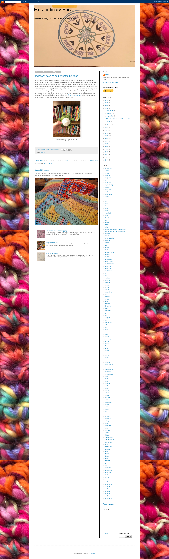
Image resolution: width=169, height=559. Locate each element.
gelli (106, 315)
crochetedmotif (109, 261)
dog (106, 275)
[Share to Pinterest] (71, 150)
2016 (107, 144)
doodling (107, 280)
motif (106, 376)
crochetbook (108, 259)
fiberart (107, 301)
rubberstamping (110, 439)
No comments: (54, 149)
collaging (107, 236)
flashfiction (108, 311)
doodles (107, 278)
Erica (107, 75)
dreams (107, 287)
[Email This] (62, 150)
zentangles (108, 498)
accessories (108, 168)
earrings (107, 289)
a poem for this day (52, 253)
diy (105, 273)
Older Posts (93, 160)
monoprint (108, 372)
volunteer (107, 468)
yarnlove (107, 489)
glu (106, 320)
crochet (43, 152)
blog (106, 206)
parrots (107, 390)
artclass (107, 187)
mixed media (109, 365)
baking (107, 196)
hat (106, 325)
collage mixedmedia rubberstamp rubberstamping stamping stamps (115, 230)
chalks (107, 222)
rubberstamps (109, 442)
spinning (107, 449)
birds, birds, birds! (51, 242)
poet (106, 411)
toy (105, 463)
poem (106, 407)
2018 (107, 138)
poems (107, 409)
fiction (106, 308)
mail (106, 353)
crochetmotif (108, 271)
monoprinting (109, 374)
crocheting (108, 266)
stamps (107, 456)
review (107, 432)
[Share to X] (67, 150)
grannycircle (108, 322)
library (107, 348)
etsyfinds (107, 297)
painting (107, 383)
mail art (107, 355)
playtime (107, 404)
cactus (107, 217)
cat (105, 220)
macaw (107, 350)
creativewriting (109, 252)
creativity (107, 254)
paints (106, 386)
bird (106, 201)
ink (105, 332)
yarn (106, 479)
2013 (107, 152)
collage (107, 227)
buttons (107, 215)
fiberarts (107, 304)
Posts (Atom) (48, 163)
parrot (106, 388)
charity (107, 225)
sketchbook (108, 447)
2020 (107, 133)
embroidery (108, 292)
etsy (106, 294)
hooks (106, 329)
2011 (107, 157)
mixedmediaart (109, 369)
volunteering (108, 470)
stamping (107, 454)
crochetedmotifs (110, 264)
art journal (108, 182)
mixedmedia (108, 367)
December (110, 110)
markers (107, 362)
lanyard (107, 343)
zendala (107, 493)
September (110, 116)
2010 (107, 160)
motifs (106, 379)
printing (107, 423)
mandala (107, 360)
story (106, 458)
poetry (107, 414)
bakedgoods (108, 194)
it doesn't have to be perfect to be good (56, 76)
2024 (107, 105)
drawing (107, 282)
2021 (107, 130)
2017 (107, 141)
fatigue (107, 299)
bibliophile (108, 199)
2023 (107, 108)
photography (109, 402)
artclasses (108, 189)
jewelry (107, 334)
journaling (108, 339)
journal (107, 336)
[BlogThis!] (64, 150)
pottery (107, 421)
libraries (107, 346)
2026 (107, 100)
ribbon (107, 435)
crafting (107, 247)
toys (106, 465)
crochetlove (108, 268)
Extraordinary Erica (53, 9)
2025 (107, 103)
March (109, 124)
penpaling (108, 397)
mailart (107, 357)
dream (107, 285)
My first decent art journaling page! (57, 231)
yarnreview (108, 491)
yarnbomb (108, 482)
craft (106, 245)
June (108, 121)
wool (106, 475)
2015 (107, 146)
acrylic (107, 171)
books (106, 210)
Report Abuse (108, 504)
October (109, 113)
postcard (107, 416)
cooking (107, 243)
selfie (106, 444)
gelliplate (107, 318)
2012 (107, 154)
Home (67, 160)
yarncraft (107, 486)
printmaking (108, 425)
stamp (106, 451)
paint (106, 381)
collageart (108, 233)
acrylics (107, 173)
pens (106, 400)
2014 (107, 149)
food (106, 313)
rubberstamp (109, 437)
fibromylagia (108, 306)
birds (106, 203)
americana (108, 175)
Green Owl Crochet (74, 95)
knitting (107, 341)
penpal (107, 395)
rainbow (107, 430)
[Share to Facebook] (69, 150)
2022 (107, 128)
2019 (107, 136)
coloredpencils (109, 238)
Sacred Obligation (42, 170)
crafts (106, 250)
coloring (107, 240)
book (106, 208)
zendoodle (108, 496)
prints (106, 428)
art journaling (109, 185)
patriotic (107, 393)
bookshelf (108, 213)
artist (106, 192)
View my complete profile (111, 82)
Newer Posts (40, 160)
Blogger (92, 553)
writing (107, 477)
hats (106, 327)
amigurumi (108, 178)
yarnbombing (109, 484)
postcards (108, 418)
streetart (107, 461)
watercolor (108, 472)
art (105, 180)
